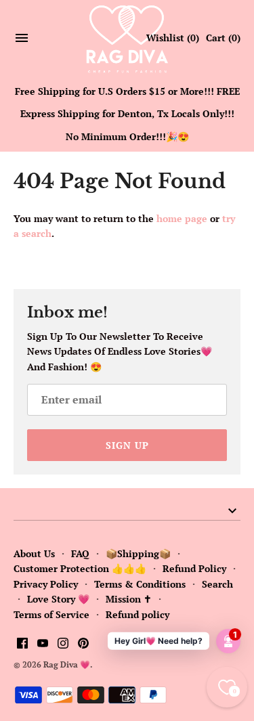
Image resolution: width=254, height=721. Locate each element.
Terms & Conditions (140, 583)
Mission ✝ (129, 598)
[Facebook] (22, 644)
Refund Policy (194, 568)
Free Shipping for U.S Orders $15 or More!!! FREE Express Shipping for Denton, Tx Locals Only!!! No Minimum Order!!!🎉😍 (127, 114)
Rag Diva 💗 (66, 664)
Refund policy (137, 614)
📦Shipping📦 (138, 553)
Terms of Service (51, 614)
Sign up (127, 445)
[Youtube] (42, 644)
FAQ (80, 553)
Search (217, 583)
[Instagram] (63, 644)
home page (181, 218)
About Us (34, 553)
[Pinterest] (83, 644)
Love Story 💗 (58, 598)
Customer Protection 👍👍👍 (80, 568)
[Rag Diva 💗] (127, 39)
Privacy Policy (46, 583)
